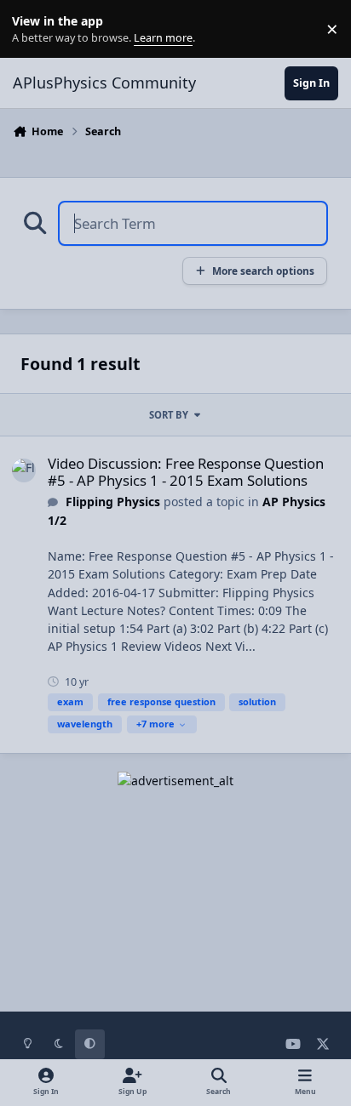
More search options (263, 270)
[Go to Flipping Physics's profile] (24, 470)
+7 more (155, 723)
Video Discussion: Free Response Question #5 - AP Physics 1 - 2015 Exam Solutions (186, 471)
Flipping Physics (113, 501)
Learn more (33, 29)
